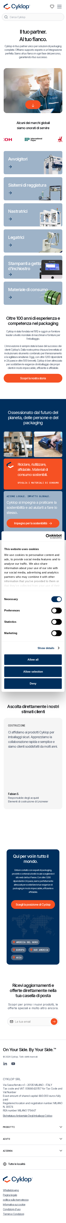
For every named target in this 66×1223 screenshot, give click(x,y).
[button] (59, 6)
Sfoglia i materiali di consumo (38, 482)
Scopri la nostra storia (33, 378)
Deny (33, 683)
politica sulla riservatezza (15, 1199)
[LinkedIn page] (5, 1063)
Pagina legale (10, 1195)
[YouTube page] (13, 1063)
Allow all (32, 659)
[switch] (56, 610)
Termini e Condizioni (13, 1214)
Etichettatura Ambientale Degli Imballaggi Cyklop (27, 1115)
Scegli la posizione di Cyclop (33, 904)
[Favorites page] (52, 6)
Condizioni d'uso (12, 1209)
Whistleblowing (11, 1190)
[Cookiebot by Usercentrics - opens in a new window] (46, 536)
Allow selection (33, 671)
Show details (46, 648)
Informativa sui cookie (14, 1204)
